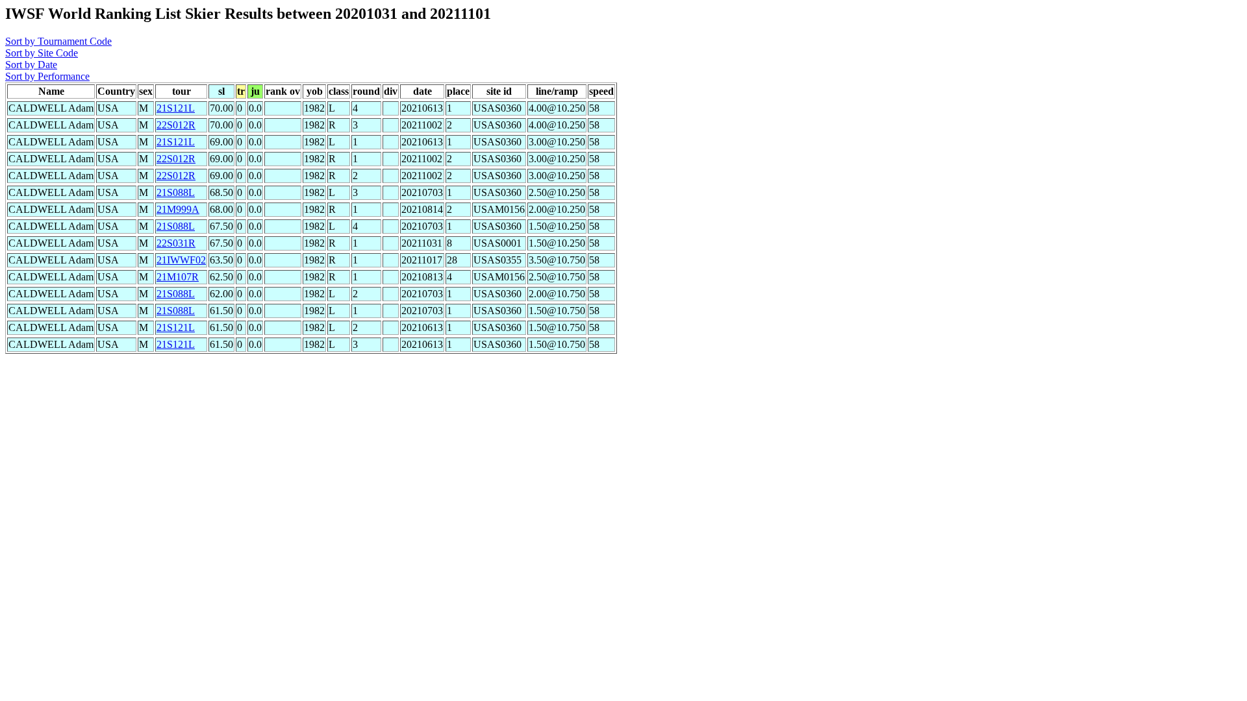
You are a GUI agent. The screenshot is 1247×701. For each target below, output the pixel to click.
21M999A (178, 209)
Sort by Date (31, 64)
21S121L (176, 108)
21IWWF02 (181, 259)
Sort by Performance (47, 76)
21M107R (178, 276)
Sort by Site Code (41, 52)
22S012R (176, 124)
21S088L (176, 192)
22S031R (176, 243)
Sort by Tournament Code (58, 41)
